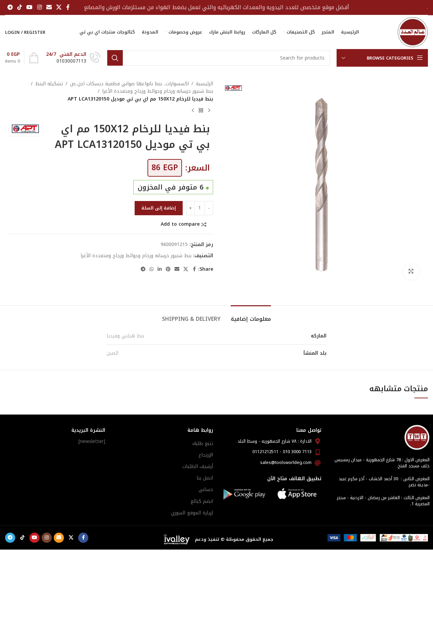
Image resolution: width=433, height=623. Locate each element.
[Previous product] (209, 110)
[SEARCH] (115, 58)
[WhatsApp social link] (151, 269)
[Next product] (193, 110)
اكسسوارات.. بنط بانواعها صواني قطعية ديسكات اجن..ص (129, 84)
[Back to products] (201, 110)
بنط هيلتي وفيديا (125, 335)
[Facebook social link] (68, 7)
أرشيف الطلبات (197, 466)
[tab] (251, 315)
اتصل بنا (205, 478)
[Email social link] (49, 7)
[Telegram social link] (10, 7)
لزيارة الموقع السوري (192, 512)
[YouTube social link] (29, 7)
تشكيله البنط (49, 84)
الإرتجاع (206, 455)
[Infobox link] (73, 58)
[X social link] (59, 7)
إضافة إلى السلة (158, 208)
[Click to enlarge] (411, 271)
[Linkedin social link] (160, 269)
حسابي (206, 489)
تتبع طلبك (202, 443)
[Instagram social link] (39, 7)
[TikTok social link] (19, 7)
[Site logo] (412, 32)
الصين (112, 353)
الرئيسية (204, 84)
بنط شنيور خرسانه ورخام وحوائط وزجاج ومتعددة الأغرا (157, 91)
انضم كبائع (201, 501)
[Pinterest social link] (168, 269)
